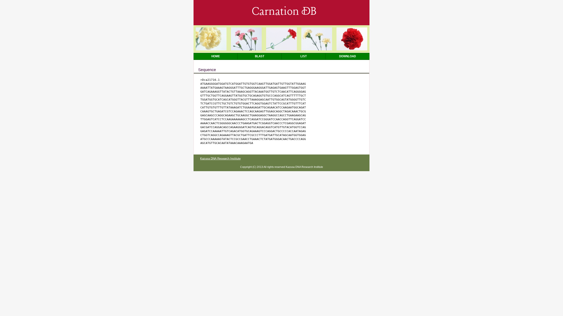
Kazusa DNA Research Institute (220, 158)
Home (215, 56)
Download (347, 56)
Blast (259, 56)
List (303, 56)
